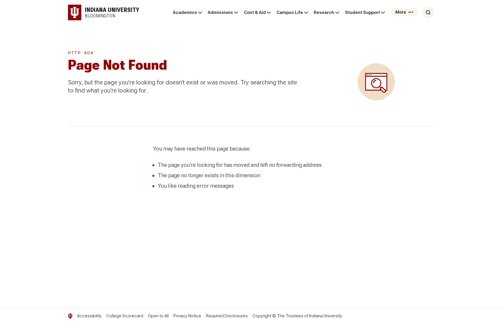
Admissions (220, 12)
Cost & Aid (255, 12)
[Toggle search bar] (428, 12)
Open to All (158, 316)
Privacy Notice (187, 316)
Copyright (261, 316)
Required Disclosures (227, 316)
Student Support (362, 12)
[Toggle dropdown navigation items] (200, 12)
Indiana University (325, 316)
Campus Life (290, 12)
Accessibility (89, 316)
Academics (185, 12)
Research (324, 12)
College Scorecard (124, 316)
